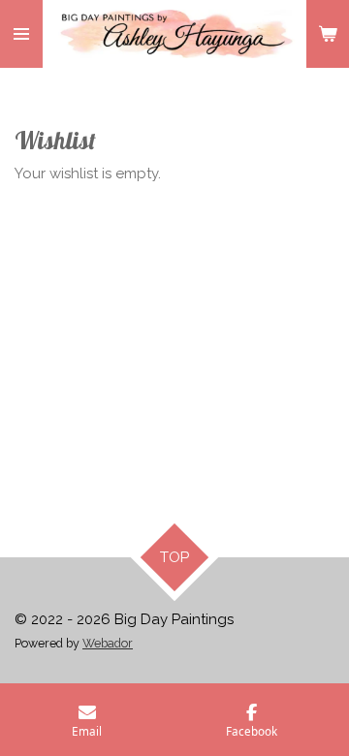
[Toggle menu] (21, 34)
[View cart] (327, 34)
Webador (107, 643)
